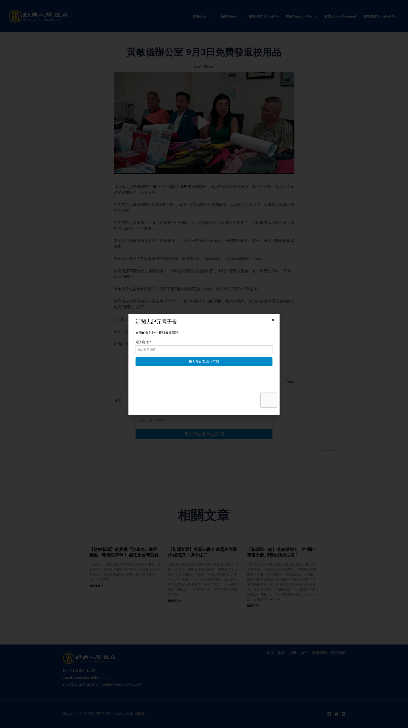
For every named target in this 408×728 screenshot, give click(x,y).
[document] (204, 364)
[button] (273, 320)
